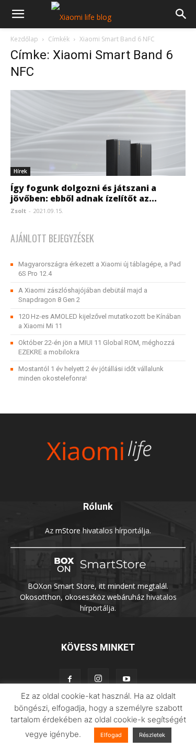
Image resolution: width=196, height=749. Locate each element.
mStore (67, 530)
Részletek (152, 735)
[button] (17, 14)
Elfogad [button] (111, 735)
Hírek (20, 171)
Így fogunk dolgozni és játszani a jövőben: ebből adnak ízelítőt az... (83, 193)
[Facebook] (70, 679)
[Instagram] (98, 678)
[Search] (181, 14)
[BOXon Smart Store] (98, 575)
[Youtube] (126, 679)
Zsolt (18, 211)
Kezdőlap (24, 39)
